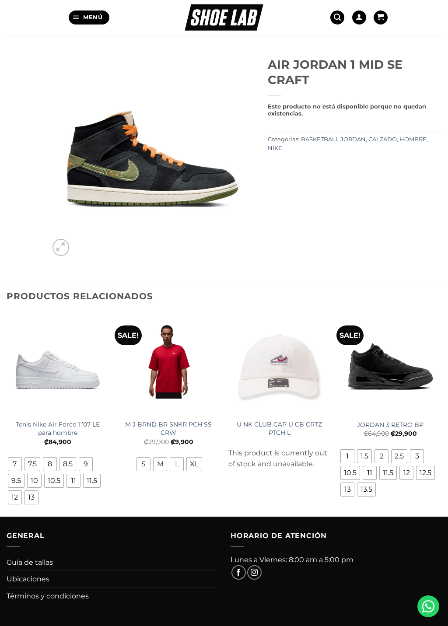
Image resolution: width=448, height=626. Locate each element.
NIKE (275, 148)
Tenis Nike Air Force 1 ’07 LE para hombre (58, 428)
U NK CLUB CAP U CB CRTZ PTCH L (279, 428)
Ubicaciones (28, 579)
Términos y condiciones (48, 596)
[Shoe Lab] (224, 17)
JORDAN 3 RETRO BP (390, 425)
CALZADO (382, 139)
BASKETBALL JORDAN (333, 139)
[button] (89, 17)
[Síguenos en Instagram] (254, 572)
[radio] (14, 464)
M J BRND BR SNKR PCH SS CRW (168, 428)
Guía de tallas (30, 562)
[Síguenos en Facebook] (238, 572)
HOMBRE (413, 139)
